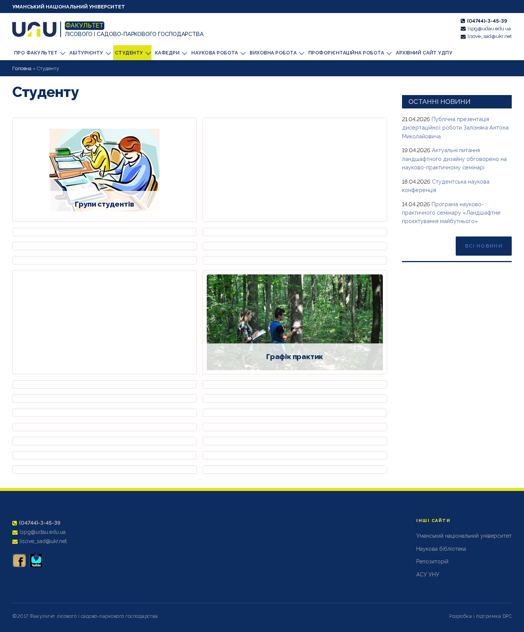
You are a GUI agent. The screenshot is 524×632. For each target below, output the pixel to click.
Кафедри (167, 53)
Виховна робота (273, 53)
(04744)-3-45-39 (487, 21)
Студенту (129, 53)
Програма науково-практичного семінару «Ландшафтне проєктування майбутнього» (451, 213)
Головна (21, 68)
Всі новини (484, 246)
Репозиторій (432, 561)
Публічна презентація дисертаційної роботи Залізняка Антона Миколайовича (455, 128)
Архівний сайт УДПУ (424, 53)
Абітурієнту (86, 53)
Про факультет (36, 53)
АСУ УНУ (427, 574)
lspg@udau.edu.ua (489, 28)
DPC (507, 616)
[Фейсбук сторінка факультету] (19, 560)
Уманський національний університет (68, 7)
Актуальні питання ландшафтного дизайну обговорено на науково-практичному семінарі (454, 159)
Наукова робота (214, 53)
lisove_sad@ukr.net (490, 36)
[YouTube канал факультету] (36, 560)
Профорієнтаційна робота (346, 53)
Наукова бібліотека (441, 549)
